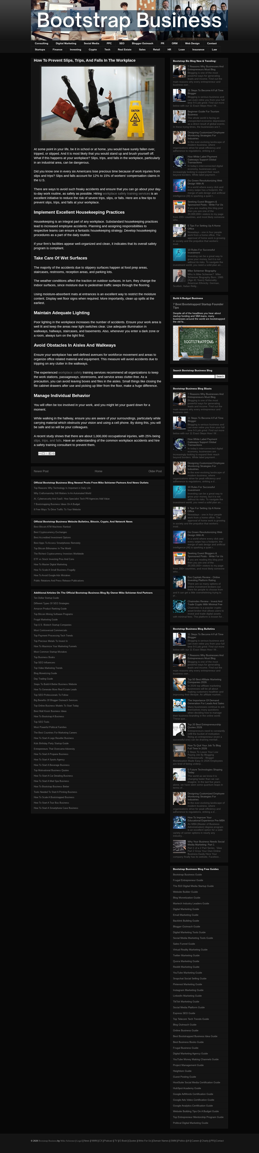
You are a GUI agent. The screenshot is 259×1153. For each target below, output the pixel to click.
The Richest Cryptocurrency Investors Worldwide (59, 553)
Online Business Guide (185, 1030)
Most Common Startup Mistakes (50, 651)
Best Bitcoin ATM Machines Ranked (52, 526)
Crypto (93, 49)
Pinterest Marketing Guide (187, 984)
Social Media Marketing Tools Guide (193, 938)
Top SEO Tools (41, 722)
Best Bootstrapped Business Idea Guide (195, 1036)
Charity (205, 1140)
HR (169, 49)
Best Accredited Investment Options (52, 537)
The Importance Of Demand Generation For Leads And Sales (206, 702)
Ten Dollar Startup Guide (46, 598)
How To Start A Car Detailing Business (53, 775)
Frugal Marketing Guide (46, 619)
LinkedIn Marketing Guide (187, 995)
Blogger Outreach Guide (186, 926)
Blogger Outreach (142, 43)
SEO (121, 43)
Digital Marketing (66, 43)
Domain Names (161, 1140)
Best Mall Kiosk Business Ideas (50, 711)
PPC (109, 43)
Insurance (198, 49)
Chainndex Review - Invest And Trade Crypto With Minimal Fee (205, 603)
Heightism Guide (182, 1071)
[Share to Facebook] (50, 453)
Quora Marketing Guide (186, 961)
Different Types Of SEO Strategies (51, 603)
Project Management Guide (188, 1065)
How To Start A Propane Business (51, 754)
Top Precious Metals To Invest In (51, 641)
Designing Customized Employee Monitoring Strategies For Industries (206, 135)
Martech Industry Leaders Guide (191, 903)
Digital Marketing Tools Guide (189, 932)
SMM (173, 1140)
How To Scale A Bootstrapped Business (54, 797)
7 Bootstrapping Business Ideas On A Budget (57, 504)
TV (116, 1140)
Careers (196, 1140)
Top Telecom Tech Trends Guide (191, 1019)
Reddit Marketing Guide (186, 966)
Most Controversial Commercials (50, 630)
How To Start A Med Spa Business (51, 781)
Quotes (132, 1140)
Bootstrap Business (48, 1140)
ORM (175, 43)
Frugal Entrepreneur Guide (188, 880)
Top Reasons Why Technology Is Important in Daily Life (62, 488)
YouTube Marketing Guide (187, 972)
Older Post (155, 471)
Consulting (41, 43)
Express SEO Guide (184, 1013)
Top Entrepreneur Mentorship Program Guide (198, 1117)
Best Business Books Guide (188, 1042)
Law (214, 49)
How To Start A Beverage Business (52, 765)
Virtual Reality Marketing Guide (190, 949)
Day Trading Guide (43, 678)
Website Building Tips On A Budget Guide (196, 1111)
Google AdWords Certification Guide (193, 1094)
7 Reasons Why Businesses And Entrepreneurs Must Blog (206, 68)
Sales (142, 49)
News (87, 1140)
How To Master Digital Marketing (50, 564)
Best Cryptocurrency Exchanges (50, 532)
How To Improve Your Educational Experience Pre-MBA (206, 819)
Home (98, 471)
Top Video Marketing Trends (48, 668)
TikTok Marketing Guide (186, 1001)
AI (188, 1140)
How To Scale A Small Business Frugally (54, 570)
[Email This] (40, 453)
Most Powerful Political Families (50, 727)
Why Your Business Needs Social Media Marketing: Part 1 (206, 843)
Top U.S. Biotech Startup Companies (53, 625)
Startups (40, 49)
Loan (182, 49)
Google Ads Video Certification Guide (193, 1099)
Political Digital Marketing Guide (190, 1122)
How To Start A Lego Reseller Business (54, 738)
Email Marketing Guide (185, 914)
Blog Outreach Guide (184, 1024)
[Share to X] (46, 453)
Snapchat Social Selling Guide (189, 978)
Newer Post (41, 471)
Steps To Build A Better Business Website (55, 684)
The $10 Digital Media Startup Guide (193, 886)
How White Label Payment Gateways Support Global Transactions (202, 159)
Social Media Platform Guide (189, 1007)
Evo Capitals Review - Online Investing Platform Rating (204, 579)
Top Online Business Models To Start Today (56, 705)
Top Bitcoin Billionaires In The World (52, 548)
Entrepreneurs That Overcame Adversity (54, 749)
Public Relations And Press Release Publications (59, 580)
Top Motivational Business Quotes (51, 770)
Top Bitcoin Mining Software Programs (53, 614)
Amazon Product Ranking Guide (50, 608)
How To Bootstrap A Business (49, 716)
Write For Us (144, 1140)
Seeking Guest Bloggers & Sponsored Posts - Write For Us (205, 203)
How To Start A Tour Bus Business (51, 802)
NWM (94, 1140)
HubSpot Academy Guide (187, 1088)
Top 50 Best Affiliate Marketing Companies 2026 (204, 681)
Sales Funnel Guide (184, 943)
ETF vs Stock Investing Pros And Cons (54, 559)
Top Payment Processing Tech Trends (53, 635)
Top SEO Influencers (44, 662)
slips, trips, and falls (47, 440)
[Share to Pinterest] (53, 453)
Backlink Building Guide (186, 920)
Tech (107, 49)
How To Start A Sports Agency (49, 759)
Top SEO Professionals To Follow (51, 695)
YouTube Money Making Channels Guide (196, 1059)
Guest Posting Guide (184, 1076)
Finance (57, 49)
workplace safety (70, 372)
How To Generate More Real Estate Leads (55, 689)
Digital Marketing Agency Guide (190, 1053)
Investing (75, 49)
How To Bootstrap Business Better (51, 786)
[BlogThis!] (43, 453)
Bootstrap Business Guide (187, 874)
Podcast (108, 1140)
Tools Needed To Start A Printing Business (55, 792)
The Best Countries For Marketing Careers (55, 732)
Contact (212, 43)
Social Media (91, 43)
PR (162, 43)
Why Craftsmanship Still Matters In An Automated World (62, 493)
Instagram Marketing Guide (188, 990)
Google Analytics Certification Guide (193, 1105)
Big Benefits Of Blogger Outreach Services (56, 700)
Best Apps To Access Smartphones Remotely (57, 543)
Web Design (192, 43)
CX (100, 1140)
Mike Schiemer (67, 1140)
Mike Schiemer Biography (202, 270)
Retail (156, 49)
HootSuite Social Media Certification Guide (196, 1082)
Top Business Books (44, 657)
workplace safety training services (126, 193)
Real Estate (124, 49)
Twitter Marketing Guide (186, 955)
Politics (182, 1140)
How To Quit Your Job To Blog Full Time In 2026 (204, 747)
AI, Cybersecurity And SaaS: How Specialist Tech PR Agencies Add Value (72, 498)
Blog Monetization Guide (186, 897)
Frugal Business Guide (185, 1047)
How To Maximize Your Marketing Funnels (55, 646)
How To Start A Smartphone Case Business (56, 808)
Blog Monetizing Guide (45, 673)
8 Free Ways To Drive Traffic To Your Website (57, 509)
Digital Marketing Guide (186, 909)
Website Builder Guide (185, 891)
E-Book (123, 1140)
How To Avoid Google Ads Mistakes (52, 575)
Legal (79, 1140)
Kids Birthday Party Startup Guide (51, 743)
